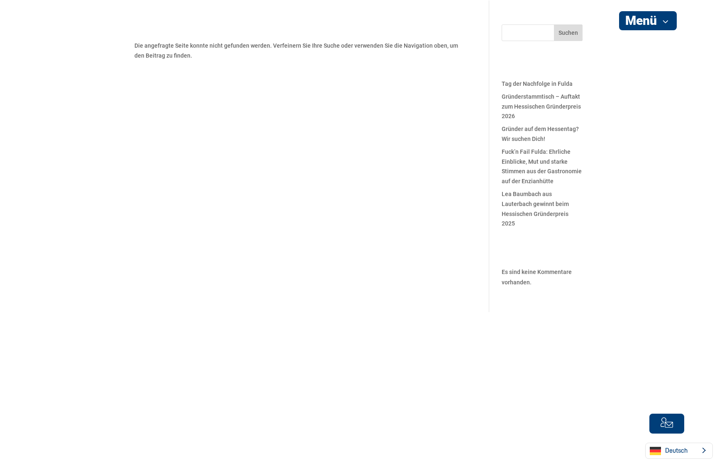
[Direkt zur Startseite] (62, 57)
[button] (648, 20)
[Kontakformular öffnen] (667, 423)
